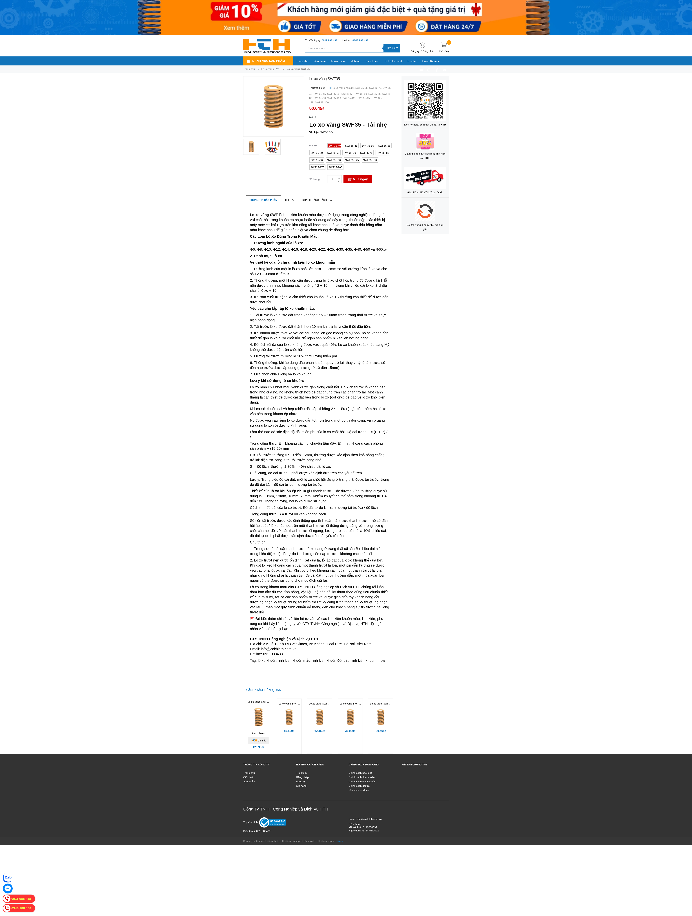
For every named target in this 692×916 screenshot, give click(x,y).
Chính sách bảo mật (360, 772)
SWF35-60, (361, 94)
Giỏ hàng (301, 785)
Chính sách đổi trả (359, 785)
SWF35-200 (322, 102)
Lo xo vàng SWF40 (320, 703)
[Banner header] (346, 17)
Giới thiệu (248, 777)
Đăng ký (415, 51)
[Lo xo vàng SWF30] (350, 717)
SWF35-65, (362, 87)
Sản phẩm (249, 781)
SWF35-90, (320, 98)
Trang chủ (249, 772)
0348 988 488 (360, 40)
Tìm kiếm (392, 48)
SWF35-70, (376, 87)
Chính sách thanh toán (362, 777)
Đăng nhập (428, 51)
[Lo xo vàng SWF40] (320, 717)
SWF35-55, (348, 94)
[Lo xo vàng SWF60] (258, 717)
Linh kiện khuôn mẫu (299, 215)
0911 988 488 (329, 40)
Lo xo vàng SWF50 (289, 703)
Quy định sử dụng (359, 790)
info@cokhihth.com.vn (369, 819)
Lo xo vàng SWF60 (258, 701)
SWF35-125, (350, 98)
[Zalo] (8, 878)
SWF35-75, (375, 94)
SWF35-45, (320, 94)
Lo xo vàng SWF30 (350, 703)
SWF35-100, (334, 98)
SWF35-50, (334, 94)
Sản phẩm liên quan (263, 690)
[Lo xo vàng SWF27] (381, 717)
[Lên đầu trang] (684, 897)
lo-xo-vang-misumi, (344, 87)
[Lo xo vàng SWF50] (289, 717)
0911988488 (263, 831)
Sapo (340, 841)
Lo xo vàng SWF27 (381, 703)
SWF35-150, (365, 98)
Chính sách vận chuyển (362, 781)
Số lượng (314, 179)
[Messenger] (8, 888)
